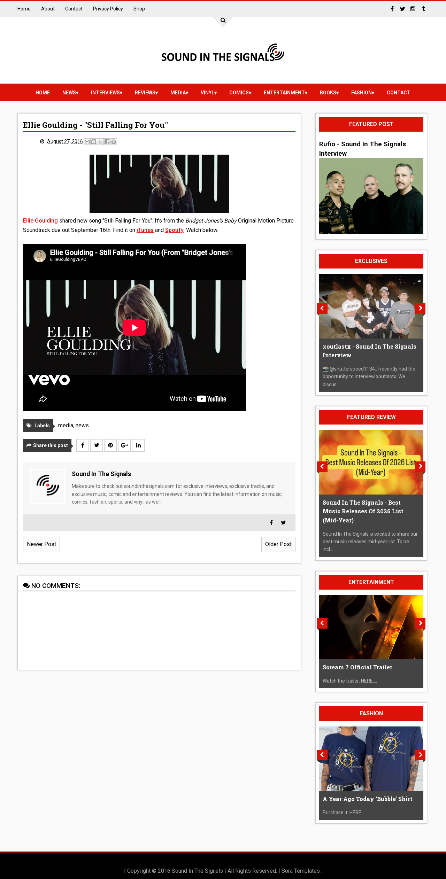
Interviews (105, 92)
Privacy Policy (108, 8)
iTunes (145, 230)
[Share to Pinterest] (113, 141)
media (178, 92)
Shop (139, 8)
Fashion (361, 92)
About (48, 8)
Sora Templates (301, 871)
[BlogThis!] (93, 141)
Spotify (174, 230)
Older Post (278, 544)
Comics (239, 92)
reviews (145, 92)
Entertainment (284, 92)
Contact (74, 8)
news (69, 92)
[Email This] (87, 141)
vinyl (207, 92)
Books (328, 92)
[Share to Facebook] (106, 141)
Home (24, 8)
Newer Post (41, 544)
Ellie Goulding (40, 220)
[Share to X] (100, 141)
